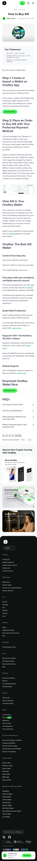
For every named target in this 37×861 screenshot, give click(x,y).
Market (12, 234)
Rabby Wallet (6, 797)
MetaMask (5, 791)
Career (4, 717)
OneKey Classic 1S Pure (9, 565)
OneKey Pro (6, 559)
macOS (4, 602)
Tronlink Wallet (6, 799)
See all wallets (6, 780)
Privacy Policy (6, 723)
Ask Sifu (9, 520)
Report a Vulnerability (9, 751)
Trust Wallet (6, 817)
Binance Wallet (7, 805)
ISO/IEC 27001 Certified (9, 746)
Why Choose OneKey (9, 658)
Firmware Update (7, 703)
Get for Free (11, 499)
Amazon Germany (8, 590)
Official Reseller (7, 686)
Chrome (4, 613)
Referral (4, 681)
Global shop (6, 582)
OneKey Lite (6, 568)
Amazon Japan (7, 585)
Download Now (9, 112)
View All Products (7, 571)
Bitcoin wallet (6, 763)
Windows (5, 604)
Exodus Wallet (6, 814)
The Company (6, 714)
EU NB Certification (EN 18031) (11, 749)
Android (4, 610)
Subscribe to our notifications (13, 832)
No (24, 440)
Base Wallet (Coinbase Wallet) (11, 811)
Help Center (6, 698)
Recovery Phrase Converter (10, 633)
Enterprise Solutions (8, 678)
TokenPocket (6, 802)
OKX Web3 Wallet (7, 808)
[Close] (33, 855)
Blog (3, 667)
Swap (4, 627)
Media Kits (5, 720)
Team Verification (7, 729)
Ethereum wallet (7, 765)
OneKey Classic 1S (8, 562)
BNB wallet (5, 777)
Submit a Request (8, 700)
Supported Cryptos (8, 630)
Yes (31, 440)
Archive (22, 10)
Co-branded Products (9, 683)
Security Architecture (9, 664)
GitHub (30, 288)
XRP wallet (5, 771)
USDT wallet (6, 774)
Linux (4, 616)
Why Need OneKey (8, 661)
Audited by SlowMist (8, 743)
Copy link (18, 435)
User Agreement (7, 726)
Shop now (10, 469)
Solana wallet (6, 768)
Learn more (16, 328)
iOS (3, 607)
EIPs (3, 636)
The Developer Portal (8, 647)
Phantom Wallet (7, 794)
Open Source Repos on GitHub (12, 740)
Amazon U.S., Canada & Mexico (12, 588)
